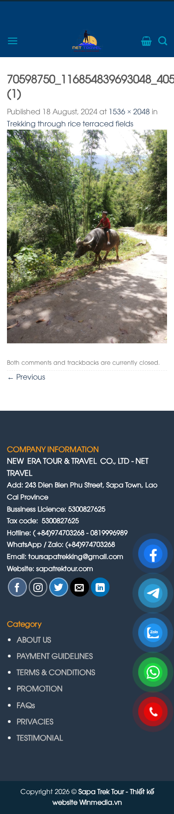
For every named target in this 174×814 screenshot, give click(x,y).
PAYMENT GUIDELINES (56, 655)
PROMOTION (40, 688)
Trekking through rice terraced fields (70, 123)
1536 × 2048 (129, 111)
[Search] (162, 41)
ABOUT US (34, 639)
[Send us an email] (79, 587)
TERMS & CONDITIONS (56, 672)
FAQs (26, 705)
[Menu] (12, 40)
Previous (26, 376)
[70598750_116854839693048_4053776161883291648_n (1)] (87, 235)
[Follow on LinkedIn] (100, 587)
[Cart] (146, 41)
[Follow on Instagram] (38, 587)
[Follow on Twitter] (58, 587)
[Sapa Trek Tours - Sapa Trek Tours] (87, 41)
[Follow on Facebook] (17, 587)
